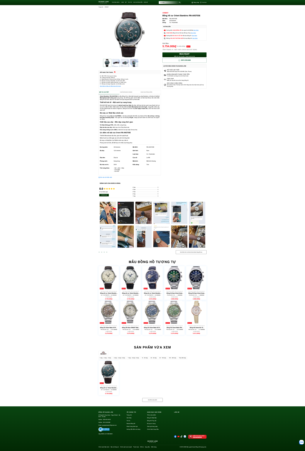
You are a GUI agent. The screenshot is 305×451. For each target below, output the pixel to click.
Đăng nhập (196, 2)
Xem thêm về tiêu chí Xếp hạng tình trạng (110, 86)
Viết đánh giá (104, 195)
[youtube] (178, 437)
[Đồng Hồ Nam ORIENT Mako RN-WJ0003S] (130, 312)
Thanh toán (136, 447)
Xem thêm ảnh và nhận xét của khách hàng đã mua (191, 252)
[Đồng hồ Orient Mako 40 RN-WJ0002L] (152, 312)
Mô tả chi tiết (104, 92)
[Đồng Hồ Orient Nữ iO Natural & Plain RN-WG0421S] (196, 312)
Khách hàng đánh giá (132, 426)
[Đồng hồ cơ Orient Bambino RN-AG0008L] (152, 277)
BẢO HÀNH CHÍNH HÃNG (175, 83)
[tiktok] (181, 437)
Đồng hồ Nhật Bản (152, 417)
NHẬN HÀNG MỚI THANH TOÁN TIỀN (178, 74)
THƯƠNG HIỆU (115, 2)
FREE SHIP (170, 78)
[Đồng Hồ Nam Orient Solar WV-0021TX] (196, 277)
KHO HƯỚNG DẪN (137, 2)
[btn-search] (180, 2)
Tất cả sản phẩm (151, 415)
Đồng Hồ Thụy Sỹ (151, 420)
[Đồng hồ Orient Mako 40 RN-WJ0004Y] (108, 312)
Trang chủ (129, 415)
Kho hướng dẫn (146, 92)
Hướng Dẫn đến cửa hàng (133, 429)
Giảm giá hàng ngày (152, 426)
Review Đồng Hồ (131, 423)
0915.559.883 (186, 60)
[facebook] (175, 437)
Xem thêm (196, 30)
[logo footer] (152, 442)
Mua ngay (184, 55)
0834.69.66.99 (107, 419)
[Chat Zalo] (301, 442)
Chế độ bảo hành (126, 92)
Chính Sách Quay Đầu (153, 429)
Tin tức (128, 420)
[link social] (104, 431)
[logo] (103, 3)
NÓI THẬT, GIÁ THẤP (173, 70)
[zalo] (185, 437)
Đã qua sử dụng (151, 423)
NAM (122, 2)
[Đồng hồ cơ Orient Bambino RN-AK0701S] (130, 277)
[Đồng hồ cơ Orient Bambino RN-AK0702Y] (108, 277)
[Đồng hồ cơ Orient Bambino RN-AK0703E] (108, 372)
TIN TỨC (130, 2)
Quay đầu (147, 447)
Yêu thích (204, 2)
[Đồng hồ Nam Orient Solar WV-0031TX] (174, 277)
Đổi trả (142, 447)
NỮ (126, 2)
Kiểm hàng (153, 447)
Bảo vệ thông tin (115, 447)
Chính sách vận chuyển (126, 447)
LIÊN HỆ (146, 2)
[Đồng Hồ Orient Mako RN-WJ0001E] (174, 312)
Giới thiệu (129, 417)
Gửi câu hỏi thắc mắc (106, 177)
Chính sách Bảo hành (103, 447)
